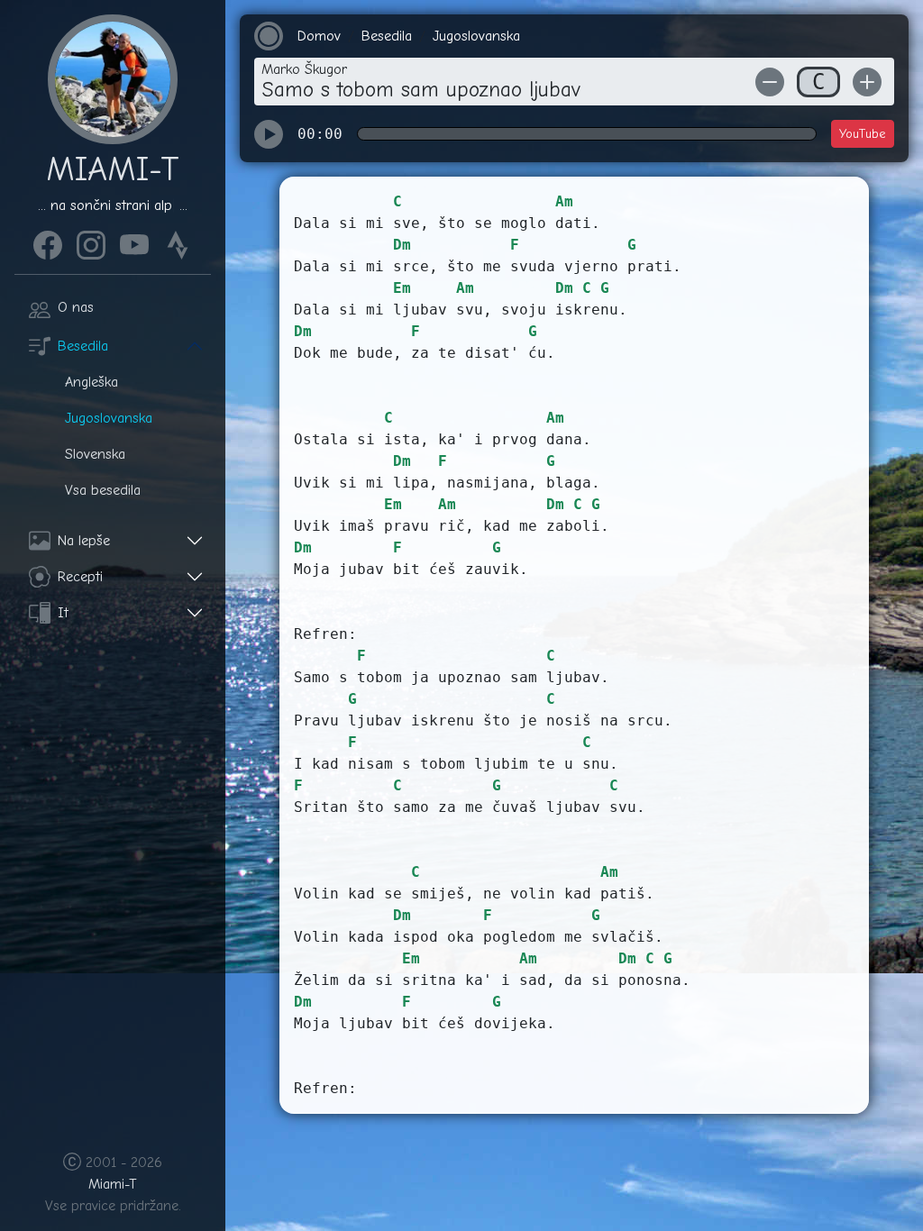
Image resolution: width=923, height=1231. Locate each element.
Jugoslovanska (108, 418)
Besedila (83, 346)
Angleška (91, 382)
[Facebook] (47, 242)
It (63, 613)
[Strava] (177, 242)
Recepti (80, 577)
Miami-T (112, 1184)
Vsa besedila (103, 490)
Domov (319, 36)
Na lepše (84, 541)
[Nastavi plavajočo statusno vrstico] (268, 36)
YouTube (862, 133)
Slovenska (95, 454)
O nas (76, 307)
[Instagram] (91, 242)
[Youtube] (134, 242)
